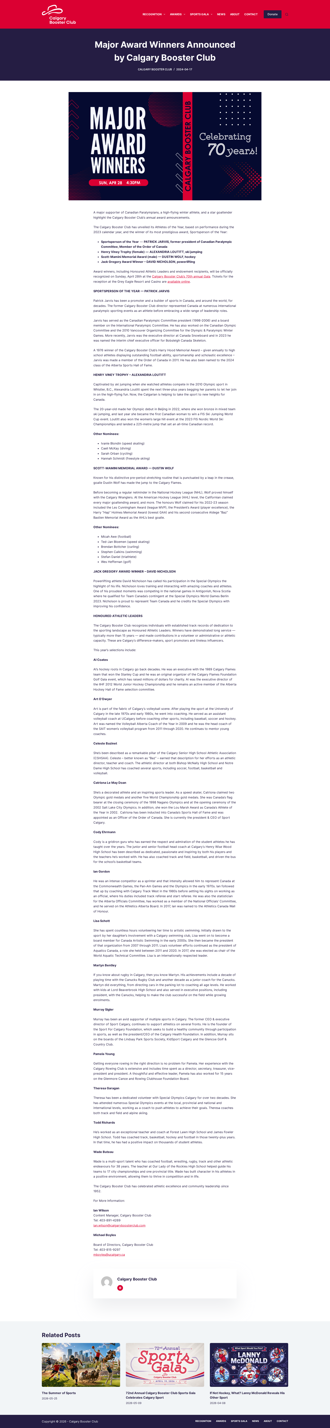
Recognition (152, 14)
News (221, 14)
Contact (251, 14)
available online (178, 281)
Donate (273, 14)
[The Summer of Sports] (81, 1365)
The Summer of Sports (59, 1393)
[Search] (286, 14)
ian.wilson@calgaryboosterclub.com (119, 1225)
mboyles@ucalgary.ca (109, 1254)
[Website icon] (120, 1288)
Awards (176, 14)
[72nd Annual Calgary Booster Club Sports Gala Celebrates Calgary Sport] (165, 1365)
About (234, 14)
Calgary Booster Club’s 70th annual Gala (181, 276)
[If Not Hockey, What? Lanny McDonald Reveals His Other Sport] (249, 1365)
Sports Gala (199, 14)
